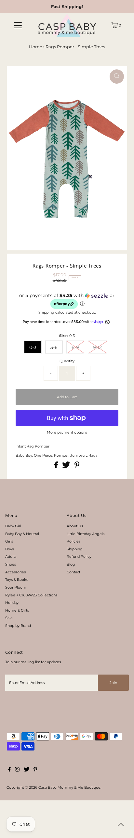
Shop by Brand (18, 625)
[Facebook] (9, 770)
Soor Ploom (15, 587)
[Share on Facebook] (56, 466)
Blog (71, 564)
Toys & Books (16, 579)
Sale (9, 618)
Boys (9, 549)
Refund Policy (79, 556)
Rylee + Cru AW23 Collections (31, 595)
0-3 (32, 347)
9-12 (97, 347)
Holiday (12, 602)
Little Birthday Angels (85, 534)
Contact (73, 572)
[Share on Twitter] (66, 466)
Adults (10, 556)
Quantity (67, 361)
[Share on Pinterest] (77, 466)
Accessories (15, 572)
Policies (73, 541)
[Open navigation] (18, 25)
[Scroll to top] (120, 825)
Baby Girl (13, 526)
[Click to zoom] (117, 76)
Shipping (46, 312)
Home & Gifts (17, 610)
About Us (75, 526)
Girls (9, 541)
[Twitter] (26, 770)
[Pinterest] (35, 770)
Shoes (10, 564)
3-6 (54, 347)
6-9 (75, 347)
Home (35, 46)
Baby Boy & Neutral (22, 534)
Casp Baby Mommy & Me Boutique (69, 787)
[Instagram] (17, 770)
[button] (67, 301)
